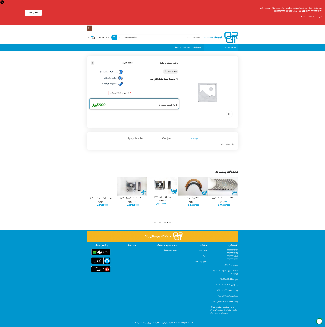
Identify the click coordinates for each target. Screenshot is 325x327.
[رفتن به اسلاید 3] (167, 222)
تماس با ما (33, 12)
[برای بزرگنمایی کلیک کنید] (229, 114)
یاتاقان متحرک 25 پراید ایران (223, 198)
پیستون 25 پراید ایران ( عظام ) (132, 198)
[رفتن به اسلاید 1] (172, 222)
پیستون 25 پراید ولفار (162, 196)
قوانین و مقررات (201, 261)
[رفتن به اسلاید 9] (152, 222)
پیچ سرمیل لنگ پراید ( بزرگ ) (101, 198)
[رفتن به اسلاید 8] (155, 222)
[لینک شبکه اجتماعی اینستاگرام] (89, 28)
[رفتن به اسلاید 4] (165, 222)
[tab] (194, 138)
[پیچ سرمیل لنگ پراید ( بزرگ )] (102, 186)
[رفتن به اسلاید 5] (162, 222)
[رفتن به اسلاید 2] (170, 222)
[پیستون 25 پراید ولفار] (162, 185)
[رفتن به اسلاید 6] (160, 222)
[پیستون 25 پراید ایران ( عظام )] (132, 186)
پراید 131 (167, 71)
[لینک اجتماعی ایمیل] (92, 63)
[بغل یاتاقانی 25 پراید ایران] (193, 186)
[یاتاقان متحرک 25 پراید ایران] (223, 186)
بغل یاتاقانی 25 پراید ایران (193, 198)
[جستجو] (114, 37)
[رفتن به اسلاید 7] (157, 222)
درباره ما (204, 255)
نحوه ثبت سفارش (170, 250)
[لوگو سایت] (231, 37)
